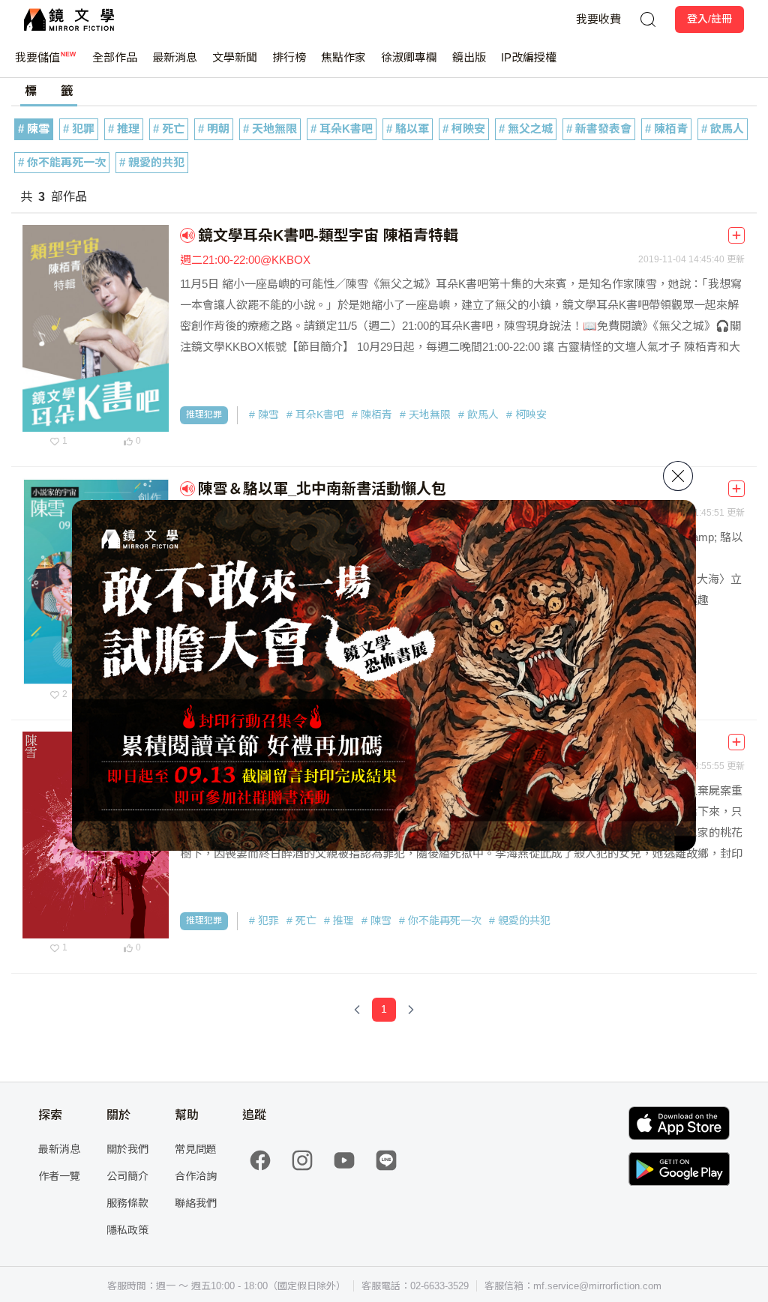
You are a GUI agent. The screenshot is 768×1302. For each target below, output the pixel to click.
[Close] (678, 476)
